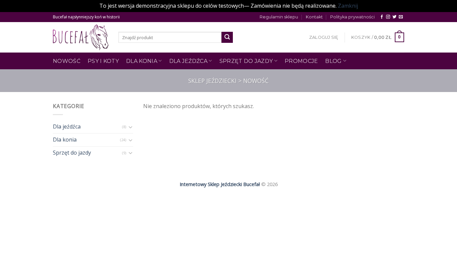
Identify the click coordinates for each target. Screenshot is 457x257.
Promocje (301, 61)
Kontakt (314, 16)
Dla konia (65, 139)
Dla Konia (141, 61)
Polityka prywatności (352, 16)
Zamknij (348, 5)
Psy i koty (103, 61)
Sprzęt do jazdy (246, 61)
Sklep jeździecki (212, 81)
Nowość (66, 61)
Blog (333, 61)
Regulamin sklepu (279, 16)
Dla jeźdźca (188, 61)
